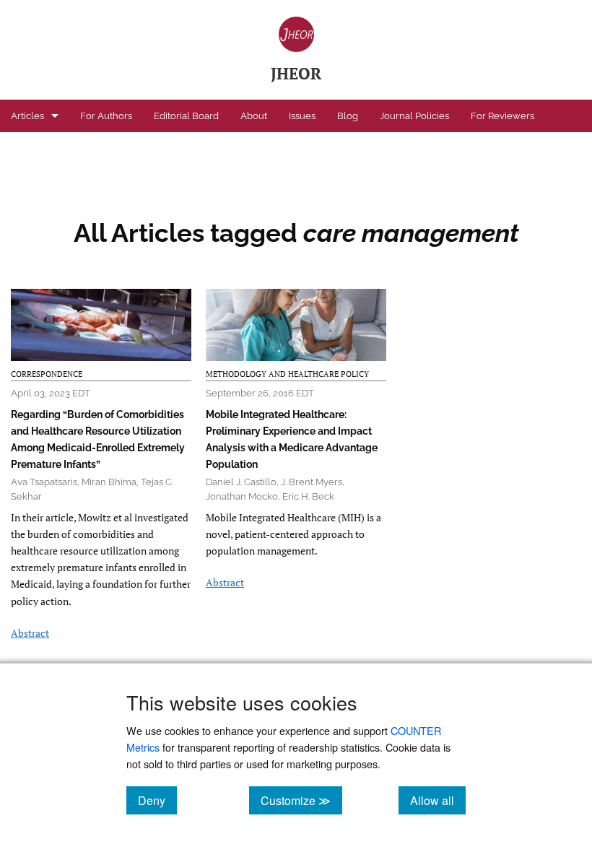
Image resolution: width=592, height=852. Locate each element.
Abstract (30, 633)
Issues (302, 115)
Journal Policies (414, 115)
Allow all (438, 800)
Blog (347, 115)
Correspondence (46, 374)
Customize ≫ (301, 800)
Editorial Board (186, 115)
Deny (157, 800)
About (253, 115)
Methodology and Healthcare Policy (287, 374)
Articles (27, 115)
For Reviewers (502, 115)
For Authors (106, 115)
